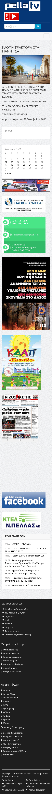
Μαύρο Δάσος (9, 755)
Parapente (9, 627)
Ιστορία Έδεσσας (10, 650)
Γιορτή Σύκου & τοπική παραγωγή (28, 555)
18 (12, 164)
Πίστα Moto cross (12, 631)
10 (6, 162)
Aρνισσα (6, 719)
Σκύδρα (6, 712)
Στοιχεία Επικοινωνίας (14, 790)
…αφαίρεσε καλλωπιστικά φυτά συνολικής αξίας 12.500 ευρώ (23, 579)
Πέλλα (5, 705)
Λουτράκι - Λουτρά (11, 740)
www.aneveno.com (12, 776)
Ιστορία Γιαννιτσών (11, 653)
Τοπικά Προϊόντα (10, 697)
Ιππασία (8, 623)
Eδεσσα (6, 723)
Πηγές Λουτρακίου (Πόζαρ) (14, 751)
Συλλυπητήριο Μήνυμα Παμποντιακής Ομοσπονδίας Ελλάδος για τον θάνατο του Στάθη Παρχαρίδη (24, 563)
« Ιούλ (8, 173)
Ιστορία (6, 690)
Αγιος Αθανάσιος (10, 668)
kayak (7, 620)
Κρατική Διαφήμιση (37, 790)
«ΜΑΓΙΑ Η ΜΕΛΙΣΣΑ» (21, 543)
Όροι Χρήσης (34, 780)
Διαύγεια (9, 780)
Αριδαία (6, 716)
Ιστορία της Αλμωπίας (12, 657)
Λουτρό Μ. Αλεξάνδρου (13, 664)
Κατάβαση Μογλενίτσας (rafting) (18, 634)
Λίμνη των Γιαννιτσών (12, 671)
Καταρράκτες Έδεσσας (12, 736)
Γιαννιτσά (7, 701)
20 (24, 164)
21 (30, 164)
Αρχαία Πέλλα (9, 694)
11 (12, 162)
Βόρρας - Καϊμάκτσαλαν (13, 733)
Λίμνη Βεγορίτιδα (10, 747)
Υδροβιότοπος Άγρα (12, 744)
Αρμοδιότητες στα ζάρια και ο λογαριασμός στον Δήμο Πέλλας (22, 572)
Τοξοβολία (9, 616)
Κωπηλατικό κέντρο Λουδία (16, 609)
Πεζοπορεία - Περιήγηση (15, 613)
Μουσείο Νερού (10, 660)
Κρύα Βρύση (8, 708)
